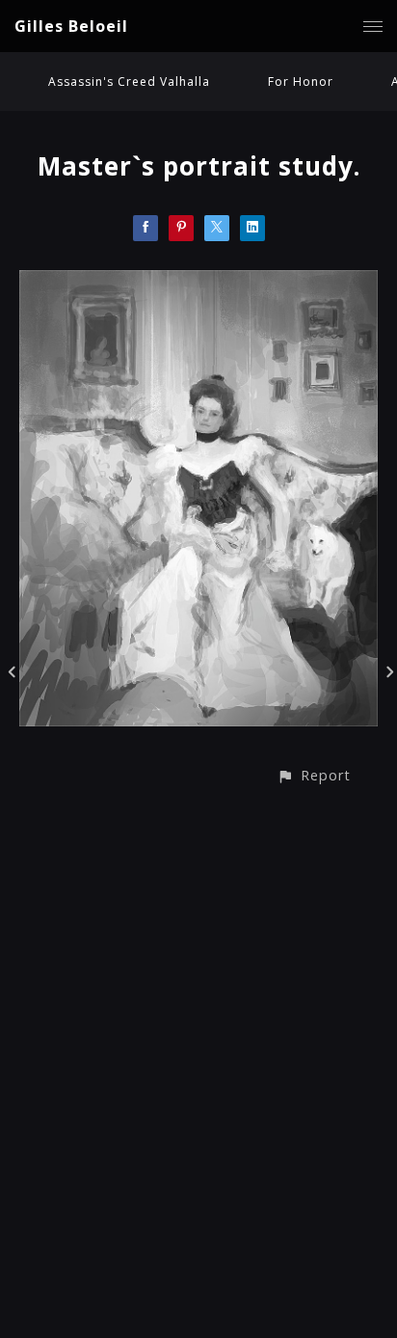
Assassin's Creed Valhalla (129, 81)
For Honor (300, 81)
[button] (313, 775)
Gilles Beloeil (71, 26)
